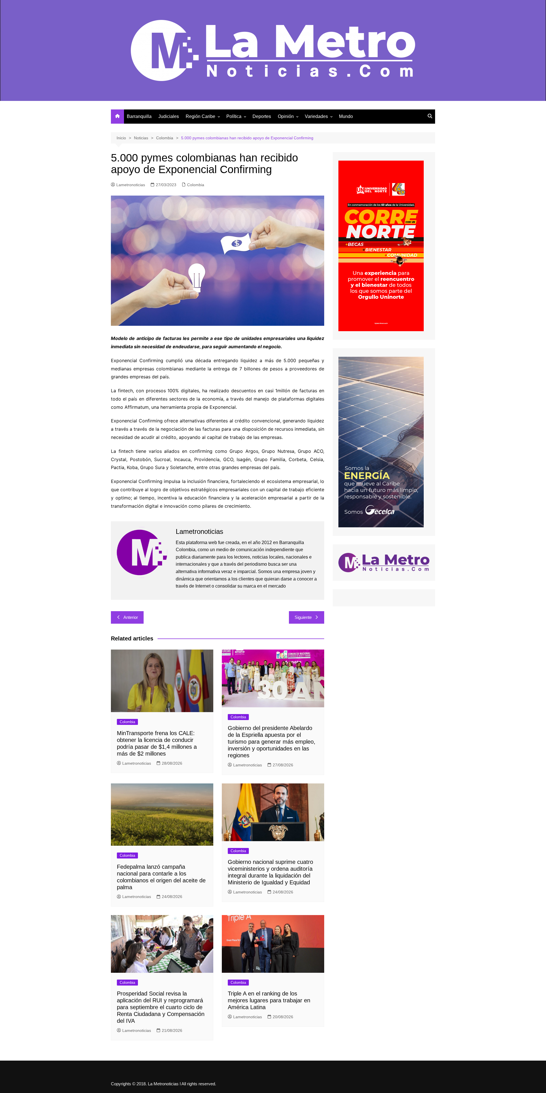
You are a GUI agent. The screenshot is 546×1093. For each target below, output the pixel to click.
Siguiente (303, 617)
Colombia (195, 184)
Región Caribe (200, 116)
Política (233, 116)
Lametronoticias (130, 184)
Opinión (286, 116)
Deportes (262, 116)
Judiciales (168, 116)
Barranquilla (139, 116)
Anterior (130, 617)
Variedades (316, 116)
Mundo (346, 116)
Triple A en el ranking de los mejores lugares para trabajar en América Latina (269, 1000)
